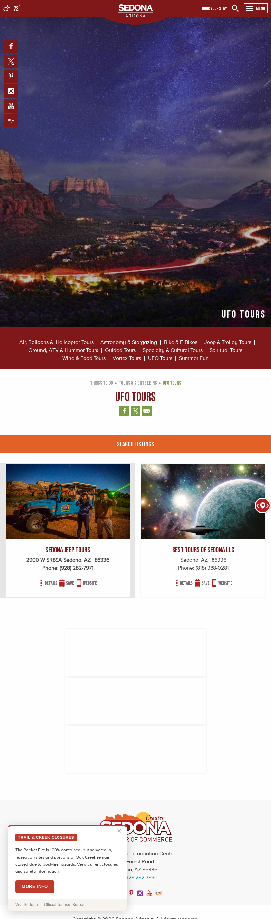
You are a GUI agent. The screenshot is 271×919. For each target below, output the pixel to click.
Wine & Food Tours (84, 358)
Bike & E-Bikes (180, 342)
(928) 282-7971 (76, 568)
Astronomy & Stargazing (128, 342)
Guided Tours (120, 350)
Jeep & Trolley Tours (227, 342)
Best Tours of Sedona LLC (203, 549)
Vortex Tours (127, 358)
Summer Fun (194, 358)
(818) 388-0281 (212, 568)
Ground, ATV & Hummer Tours (63, 350)
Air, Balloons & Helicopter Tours (56, 342)
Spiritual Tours (226, 350)
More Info (35, 886)
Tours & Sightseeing (138, 382)
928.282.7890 (141, 877)
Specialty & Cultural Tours (173, 350)
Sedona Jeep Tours (67, 549)
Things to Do (101, 382)
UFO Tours (160, 358)
